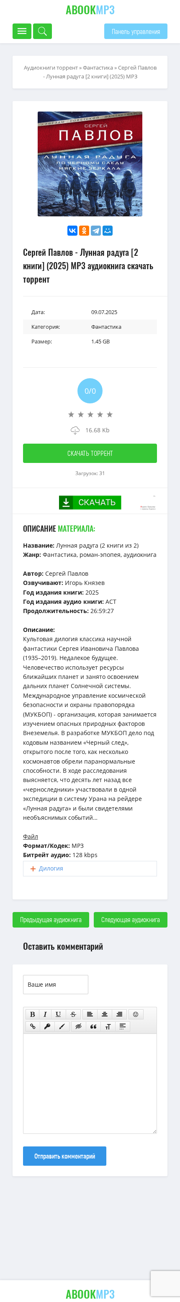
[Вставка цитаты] (93, 1026)
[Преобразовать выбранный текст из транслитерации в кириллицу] (108, 1026)
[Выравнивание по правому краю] (119, 1014)
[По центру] (104, 1014)
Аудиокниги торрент (51, 67)
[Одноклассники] (84, 231)
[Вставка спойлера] (122, 1026)
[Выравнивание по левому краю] (90, 1014)
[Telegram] (96, 231)
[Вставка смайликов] (136, 1014)
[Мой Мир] (108, 231)
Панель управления (136, 31)
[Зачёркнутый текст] (73, 1014)
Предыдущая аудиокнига (51, 919)
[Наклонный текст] (45, 1014)
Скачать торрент (90, 453)
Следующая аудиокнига (130, 919)
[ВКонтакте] (72, 231)
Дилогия (51, 868)
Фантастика (98, 67)
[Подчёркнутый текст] (58, 1014)
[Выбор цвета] (61, 1026)
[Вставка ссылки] (33, 1026)
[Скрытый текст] (78, 1026)
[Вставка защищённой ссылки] (47, 1026)
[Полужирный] (32, 1014)
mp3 (90, 9)
